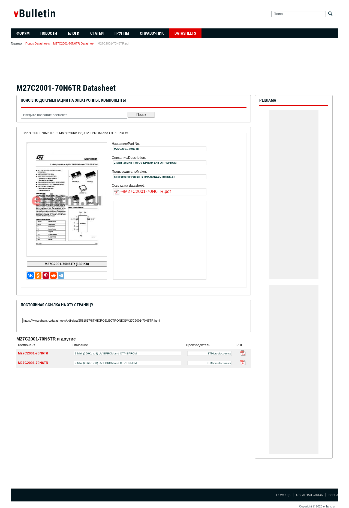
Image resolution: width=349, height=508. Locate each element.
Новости (48, 33)
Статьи (97, 33)
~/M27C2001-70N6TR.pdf (146, 191)
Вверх (333, 495)
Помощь (283, 495)
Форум (22, 33)
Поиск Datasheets (37, 43)
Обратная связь (309, 495)
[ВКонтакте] (30, 275)
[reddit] (53, 275)
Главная (16, 43)
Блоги (73, 33)
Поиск (141, 115)
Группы (122, 33)
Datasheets (185, 33)
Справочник (152, 33)
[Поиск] (330, 14)
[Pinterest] (46, 275)
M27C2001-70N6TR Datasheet (73, 43)
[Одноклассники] (38, 275)
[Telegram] (61, 275)
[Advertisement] (174, 66)
